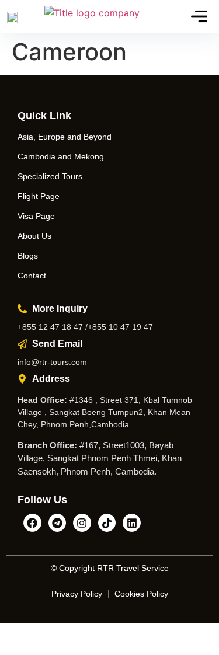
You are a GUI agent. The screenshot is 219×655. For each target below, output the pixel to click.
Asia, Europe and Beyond (65, 136)
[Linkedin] (132, 523)
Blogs (28, 255)
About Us (34, 236)
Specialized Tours (50, 176)
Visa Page (36, 216)
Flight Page (39, 196)
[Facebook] (32, 523)
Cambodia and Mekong (61, 156)
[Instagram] (82, 523)
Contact (32, 275)
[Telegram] (57, 523)
